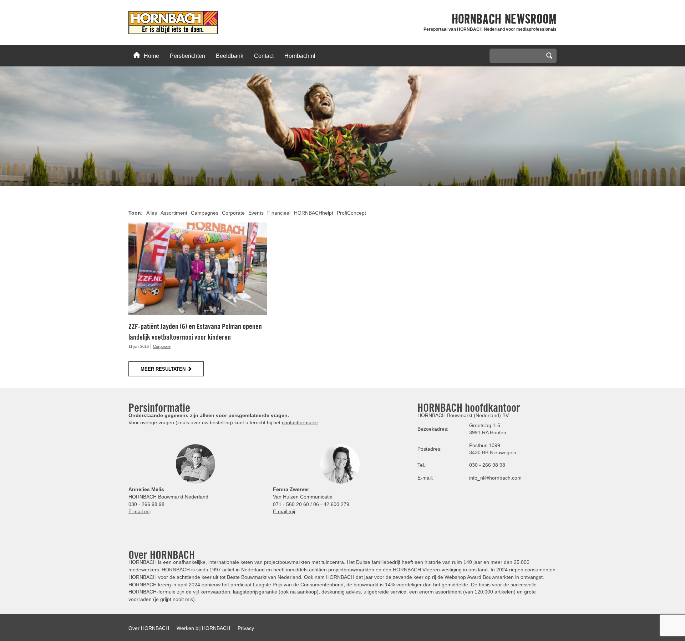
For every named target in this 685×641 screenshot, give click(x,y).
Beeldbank (229, 56)
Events (256, 213)
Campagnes (204, 213)
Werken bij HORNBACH (203, 628)
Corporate (233, 213)
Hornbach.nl (299, 56)
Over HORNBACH (148, 628)
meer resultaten (163, 369)
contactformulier (300, 422)
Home (151, 56)
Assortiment (174, 213)
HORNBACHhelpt (313, 213)
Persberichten (187, 56)
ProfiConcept (351, 213)
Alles (151, 213)
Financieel (278, 213)
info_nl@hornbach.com (495, 478)
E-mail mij (139, 511)
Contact (264, 56)
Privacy (246, 628)
